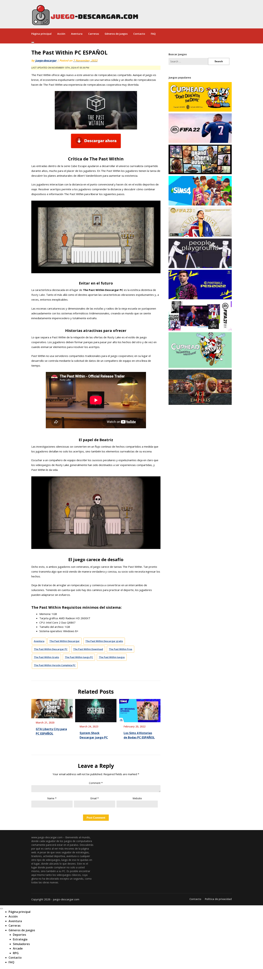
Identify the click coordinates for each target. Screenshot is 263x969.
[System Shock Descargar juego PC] (95, 709)
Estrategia (20, 939)
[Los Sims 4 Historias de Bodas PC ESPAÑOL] (139, 709)
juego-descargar (46, 60)
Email (94, 798)
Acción (61, 33)
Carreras (93, 33)
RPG (16, 953)
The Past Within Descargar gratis (104, 641)
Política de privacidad (218, 899)
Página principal (41, 33)
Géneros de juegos (116, 33)
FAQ (153, 33)
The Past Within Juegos (112, 657)
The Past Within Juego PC (79, 657)
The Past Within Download (88, 649)
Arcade (18, 948)
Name (52, 798)
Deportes (19, 935)
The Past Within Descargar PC (50, 649)
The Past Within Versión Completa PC (55, 665)
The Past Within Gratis (46, 657)
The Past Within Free (120, 649)
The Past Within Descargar (64, 641)
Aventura (76, 33)
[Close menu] (1, 908)
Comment (96, 783)
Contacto (139, 33)
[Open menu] (32, 42)
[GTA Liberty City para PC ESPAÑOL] (52, 707)
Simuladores (21, 944)
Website (137, 798)
